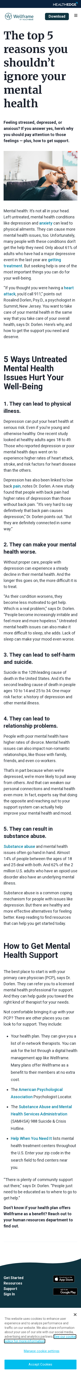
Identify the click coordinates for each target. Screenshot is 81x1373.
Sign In (9, 1294)
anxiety (45, 223)
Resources (13, 1283)
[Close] (75, 1315)
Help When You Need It (31, 1138)
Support (10, 1289)
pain (17, 486)
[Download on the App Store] (65, 1278)
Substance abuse (19, 846)
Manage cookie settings (41, 1351)
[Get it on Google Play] (65, 1291)
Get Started (13, 1278)
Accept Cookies (40, 1364)
